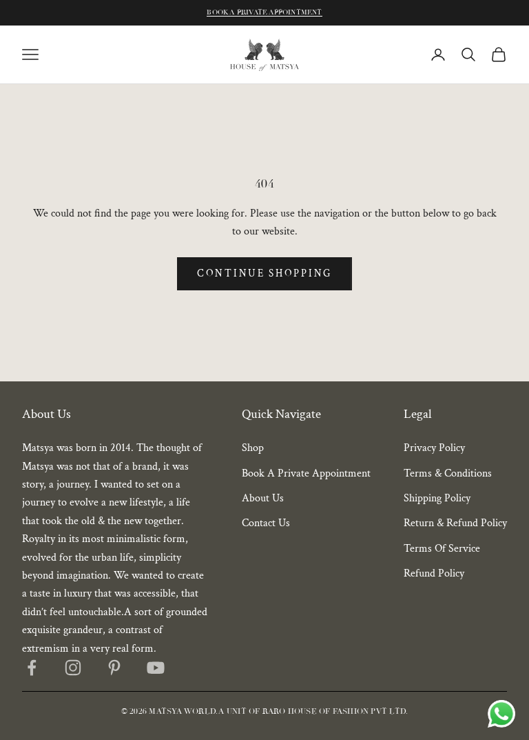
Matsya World (182, 711)
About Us (263, 498)
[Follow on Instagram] (73, 667)
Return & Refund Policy (455, 523)
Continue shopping (264, 273)
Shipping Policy (437, 498)
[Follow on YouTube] (155, 667)
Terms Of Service (442, 548)
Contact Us (266, 523)
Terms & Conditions (448, 473)
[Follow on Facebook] (31, 667)
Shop (253, 448)
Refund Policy (434, 573)
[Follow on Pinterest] (114, 667)
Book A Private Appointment (264, 12)
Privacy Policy (434, 448)
